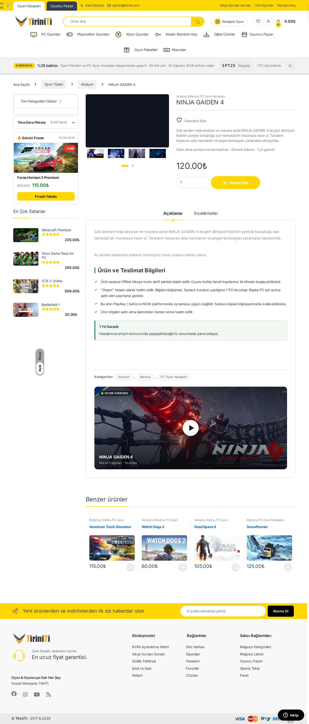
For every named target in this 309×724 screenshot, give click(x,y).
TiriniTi (21, 718)
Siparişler (193, 654)
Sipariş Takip (250, 668)
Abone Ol (280, 611)
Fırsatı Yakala (45, 196)
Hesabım (192, 661)
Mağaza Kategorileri (255, 647)
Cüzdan (192, 675)
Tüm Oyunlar (264, 5)
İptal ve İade (141, 668)
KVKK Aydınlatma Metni (150, 647)
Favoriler (192, 668)
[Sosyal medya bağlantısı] (14, 693)
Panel (244, 675)
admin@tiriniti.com (125, 5)
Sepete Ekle (238, 183)
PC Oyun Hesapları (212, 96)
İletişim (137, 675)
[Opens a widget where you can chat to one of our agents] (291, 716)
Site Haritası (195, 647)
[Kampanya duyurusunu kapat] (290, 65)
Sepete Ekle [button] (128, 567)
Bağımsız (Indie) (100, 520)
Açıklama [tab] (172, 213)
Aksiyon (87, 84)
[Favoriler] (258, 21)
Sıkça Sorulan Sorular (235, 5)
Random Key (286, 5)
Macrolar (179, 50)
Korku (210, 520)
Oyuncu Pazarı (261, 34)
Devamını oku (180, 567)
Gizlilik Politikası (144, 661)
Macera (193, 96)
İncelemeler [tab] (206, 213)
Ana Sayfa (21, 84)
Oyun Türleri (53, 84)
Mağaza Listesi (251, 654)
